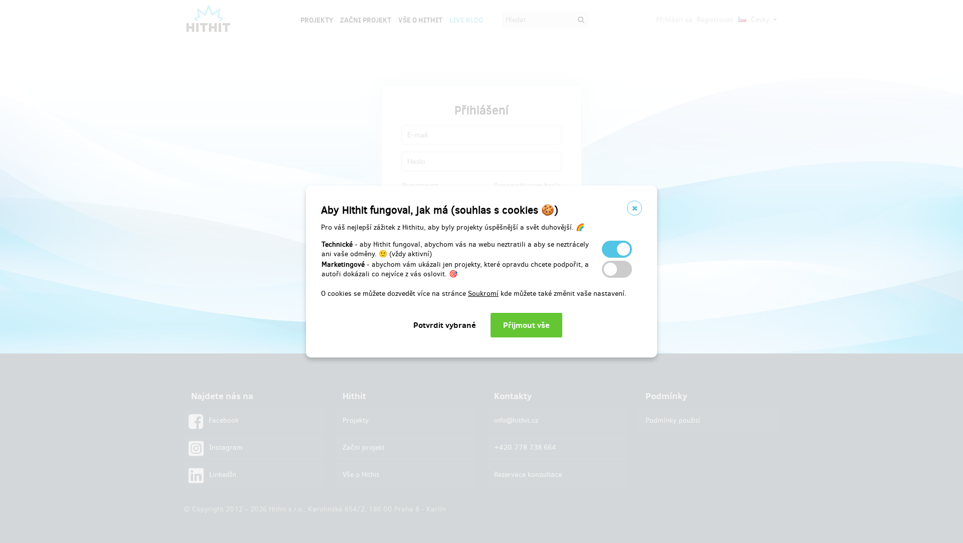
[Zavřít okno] (634, 208)
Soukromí (483, 293)
